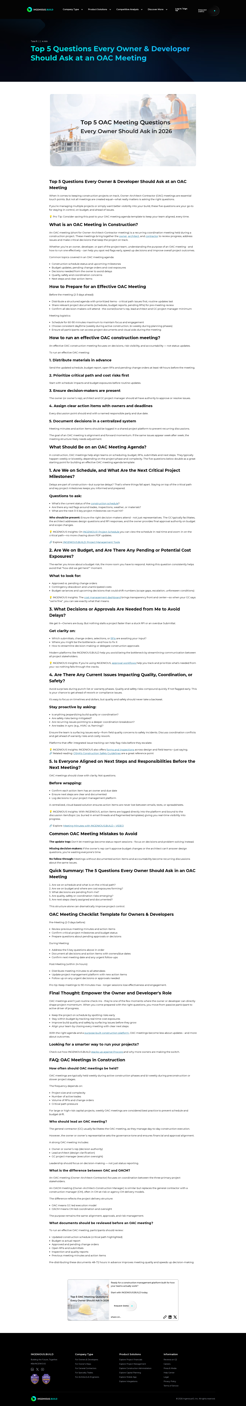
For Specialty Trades (84, 1373)
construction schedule (104, 503)
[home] (40, 9)
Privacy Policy (170, 1381)
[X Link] (175, 1317)
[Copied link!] (165, 1317)
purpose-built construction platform (106, 1032)
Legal (166, 1377)
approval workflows (124, 662)
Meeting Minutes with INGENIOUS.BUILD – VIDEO (93, 825)
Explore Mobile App (128, 1377)
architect (133, 236)
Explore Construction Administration (135, 1368)
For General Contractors (85, 1368)
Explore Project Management (132, 1364)
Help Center (169, 1373)
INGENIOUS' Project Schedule (101, 531)
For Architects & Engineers (87, 1377)
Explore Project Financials (130, 1360)
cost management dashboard (102, 597)
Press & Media (170, 1368)
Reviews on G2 (170, 1360)
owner (123, 236)
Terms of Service (171, 1386)
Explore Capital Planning (130, 1373)
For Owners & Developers (86, 1360)
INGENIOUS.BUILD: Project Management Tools (91, 542)
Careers (167, 1364)
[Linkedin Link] (170, 1317)
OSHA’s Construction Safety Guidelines (97, 753)
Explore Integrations (128, 1381)
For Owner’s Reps (83, 1364)
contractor (152, 236)
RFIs (113, 638)
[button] (73, 9)
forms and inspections (120, 749)
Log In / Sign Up (181, 10)
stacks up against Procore (107, 1051)
